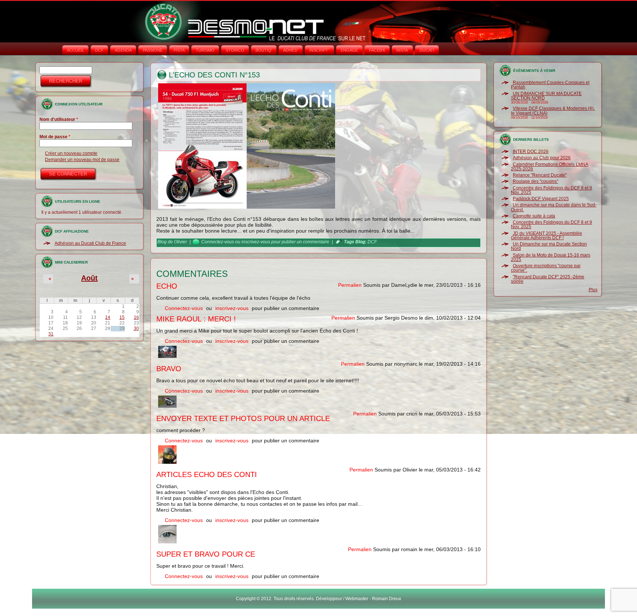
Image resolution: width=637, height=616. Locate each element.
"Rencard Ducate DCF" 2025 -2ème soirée (547, 279)
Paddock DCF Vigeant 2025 (541, 198)
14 (107, 317)
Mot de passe (54, 136)
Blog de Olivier (172, 241)
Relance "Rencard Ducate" (540, 175)
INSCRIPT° (319, 50)
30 (136, 328)
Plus (593, 289)
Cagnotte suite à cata (534, 216)
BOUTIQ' (263, 50)
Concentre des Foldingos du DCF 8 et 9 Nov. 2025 (551, 190)
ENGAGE (349, 50)
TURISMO (205, 50)
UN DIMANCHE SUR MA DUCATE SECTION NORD (546, 96)
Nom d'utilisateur (58, 119)
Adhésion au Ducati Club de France (90, 243)
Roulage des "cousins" (535, 181)
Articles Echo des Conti (206, 474)
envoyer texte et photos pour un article (243, 418)
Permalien (350, 285)
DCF (99, 50)
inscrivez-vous (255, 241)
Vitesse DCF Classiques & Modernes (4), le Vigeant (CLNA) (553, 110)
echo (166, 286)
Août (89, 278)
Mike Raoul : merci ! (196, 319)
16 (136, 317)
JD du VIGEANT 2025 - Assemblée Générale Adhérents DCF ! (546, 235)
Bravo (168, 369)
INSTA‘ (402, 50)
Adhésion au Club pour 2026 (542, 157)
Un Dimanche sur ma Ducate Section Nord (549, 246)
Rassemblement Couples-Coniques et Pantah (550, 85)
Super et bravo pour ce (205, 554)
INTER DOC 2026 (531, 151)
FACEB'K (377, 50)
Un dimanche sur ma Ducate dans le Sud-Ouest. (553, 207)
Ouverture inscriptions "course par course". (546, 268)
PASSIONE (153, 50)
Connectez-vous (217, 241)
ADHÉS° (290, 50)
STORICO (235, 50)
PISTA (179, 50)
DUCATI (427, 50)
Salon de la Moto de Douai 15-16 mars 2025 (550, 257)
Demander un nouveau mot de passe (82, 159)
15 (122, 317)
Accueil (75, 50)
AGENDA (123, 50)
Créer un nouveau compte (71, 153)
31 (50, 334)
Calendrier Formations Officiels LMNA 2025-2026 (549, 166)
